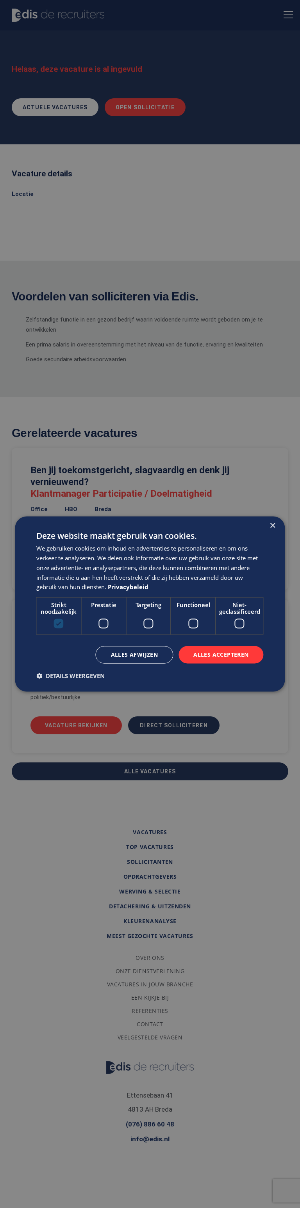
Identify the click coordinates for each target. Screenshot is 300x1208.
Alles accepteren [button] (220, 654)
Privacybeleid (128, 587)
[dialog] (150, 604)
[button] (70, 675)
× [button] (272, 526)
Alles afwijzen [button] (134, 654)
